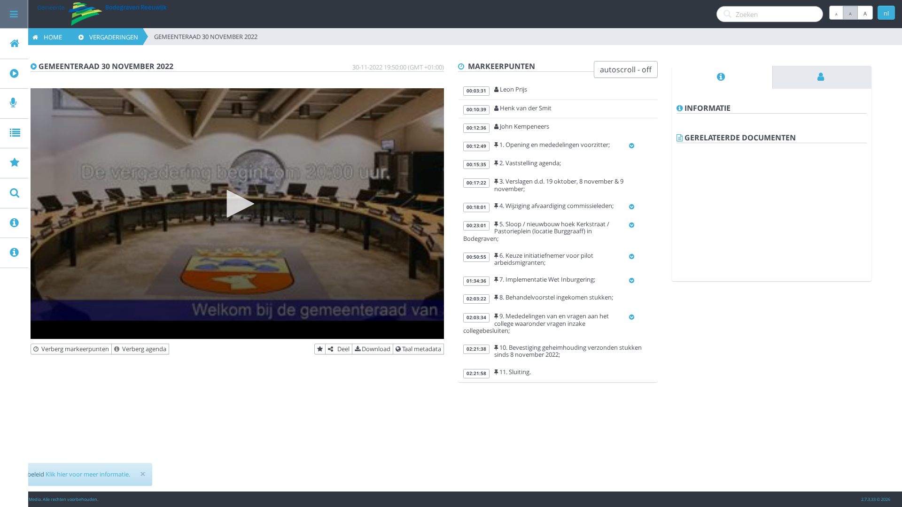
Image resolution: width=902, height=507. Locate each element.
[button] (237, 203)
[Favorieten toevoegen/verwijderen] (320, 349)
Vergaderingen (111, 37)
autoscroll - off (626, 69)
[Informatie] (722, 77)
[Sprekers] (822, 77)
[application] (237, 204)
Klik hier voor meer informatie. (88, 474)
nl (886, 13)
